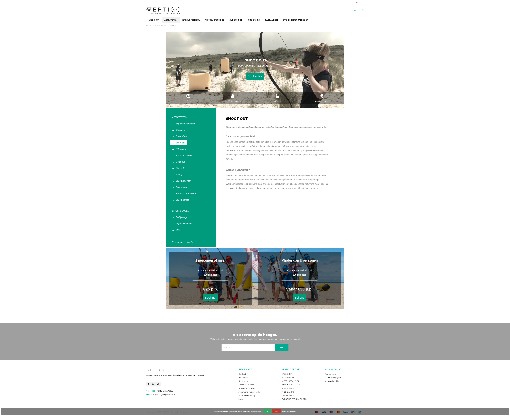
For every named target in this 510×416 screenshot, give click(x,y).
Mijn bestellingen (333, 377)
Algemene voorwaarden (250, 392)
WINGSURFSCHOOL (214, 20)
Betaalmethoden (246, 385)
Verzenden (243, 377)
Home (148, 25)
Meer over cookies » (289, 411)
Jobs (241, 399)
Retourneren (244, 381)
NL (357, 2)
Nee (276, 411)
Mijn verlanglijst (332, 381)
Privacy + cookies (247, 388)
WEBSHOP (154, 20)
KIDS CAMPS (254, 20)
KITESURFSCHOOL (191, 20)
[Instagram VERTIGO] (153, 384)
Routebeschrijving (247, 395)
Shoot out (174, 25)
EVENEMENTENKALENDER (295, 20)
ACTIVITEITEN (170, 20)
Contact (242, 374)
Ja (267, 411)
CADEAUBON (271, 20)
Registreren (330, 374)
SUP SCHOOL (236, 20)
